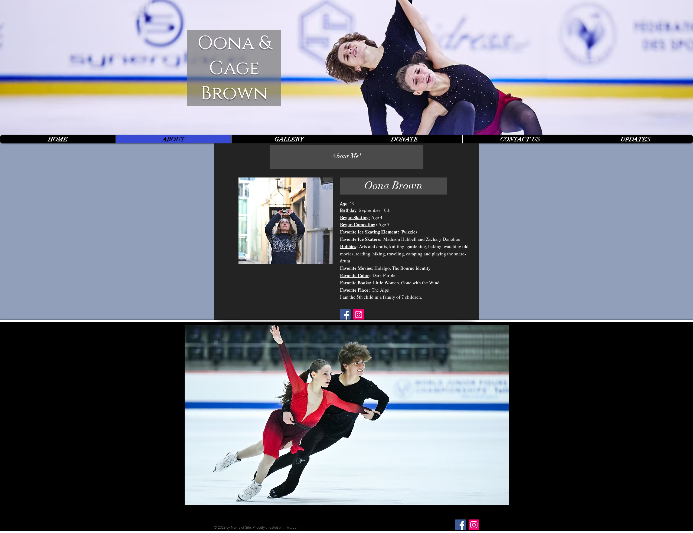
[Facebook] (345, 314)
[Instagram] (358, 314)
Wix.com (293, 527)
